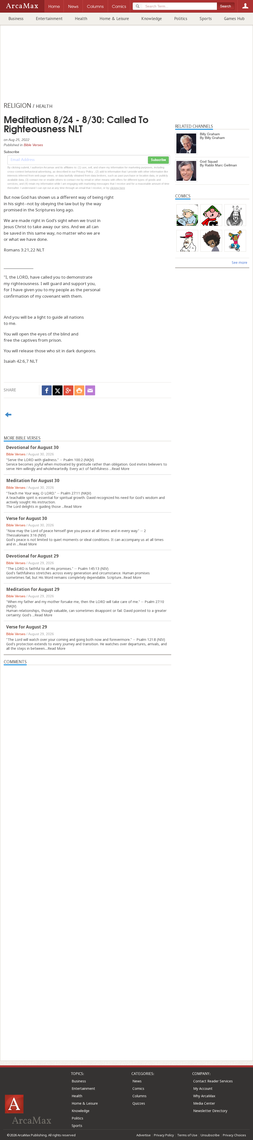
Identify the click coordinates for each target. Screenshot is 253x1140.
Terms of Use (187, 1135)
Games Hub (234, 18)
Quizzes (138, 1103)
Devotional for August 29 (32, 556)
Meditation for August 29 (32, 589)
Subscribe (158, 160)
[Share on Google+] (68, 390)
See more (239, 262)
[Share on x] (58, 390)
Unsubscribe (210, 1135)
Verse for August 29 (26, 627)
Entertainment (49, 18)
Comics (138, 1088)
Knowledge (151, 18)
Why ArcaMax (204, 1096)
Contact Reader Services (213, 1081)
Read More (120, 468)
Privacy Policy (164, 1135)
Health (81, 18)
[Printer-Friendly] (79, 390)
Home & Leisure (114, 18)
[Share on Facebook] (47, 390)
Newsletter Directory (210, 1110)
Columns (139, 1096)
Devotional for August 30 (32, 447)
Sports (206, 18)
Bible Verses (33, 145)
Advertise (143, 1135)
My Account (202, 1088)
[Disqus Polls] (87, 727)
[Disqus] (87, 854)
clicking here (117, 187)
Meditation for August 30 (32, 480)
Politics (180, 18)
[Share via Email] (90, 390)
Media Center (204, 1103)
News (137, 1081)
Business (15, 18)
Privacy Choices (234, 1135)
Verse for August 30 (26, 518)
